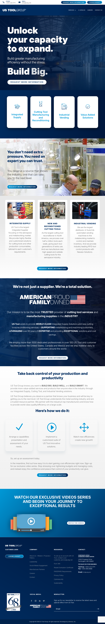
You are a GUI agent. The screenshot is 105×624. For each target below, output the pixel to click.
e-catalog (81, 10)
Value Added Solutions (88, 116)
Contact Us (98, 10)
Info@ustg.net (87, 572)
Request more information (73, 2)
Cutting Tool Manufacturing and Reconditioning (40, 116)
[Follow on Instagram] (35, 601)
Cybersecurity (58, 579)
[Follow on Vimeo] (43, 601)
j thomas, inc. (72, 621)
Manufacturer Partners (37, 569)
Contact (32, 577)
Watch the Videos (76, 523)
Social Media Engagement (38, 565)
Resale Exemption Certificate (63, 567)
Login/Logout (94, 2)
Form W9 (57, 564)
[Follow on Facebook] (31, 601)
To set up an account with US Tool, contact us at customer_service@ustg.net (64, 558)
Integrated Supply (17, 116)
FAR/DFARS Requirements (62, 571)
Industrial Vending (64, 116)
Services (71, 10)
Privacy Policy (58, 575)
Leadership (33, 562)
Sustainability (58, 583)
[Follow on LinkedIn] (39, 601)
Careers (90, 10)
